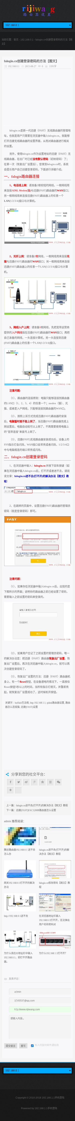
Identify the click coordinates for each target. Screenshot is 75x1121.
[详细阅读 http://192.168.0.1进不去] (20, 903)
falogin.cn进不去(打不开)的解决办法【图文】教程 (42, 805)
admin (8, 821)
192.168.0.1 (26, 39)
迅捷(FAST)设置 (29, 707)
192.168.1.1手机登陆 (46, 1108)
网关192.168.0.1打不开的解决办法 (19, 885)
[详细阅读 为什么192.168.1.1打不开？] (55, 941)
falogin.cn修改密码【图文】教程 (54, 885)
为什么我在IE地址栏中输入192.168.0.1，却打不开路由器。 (18, 957)
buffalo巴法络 (22, 702)
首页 (16, 39)
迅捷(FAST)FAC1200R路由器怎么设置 (36, 810)
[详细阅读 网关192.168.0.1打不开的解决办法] (20, 870)
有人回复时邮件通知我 (47, 1045)
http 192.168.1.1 (38, 702)
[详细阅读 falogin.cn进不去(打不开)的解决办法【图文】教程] (55, 837)
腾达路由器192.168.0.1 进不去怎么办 (19, 851)
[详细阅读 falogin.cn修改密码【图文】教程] (55, 870)
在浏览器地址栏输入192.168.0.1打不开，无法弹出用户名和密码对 (54, 920)
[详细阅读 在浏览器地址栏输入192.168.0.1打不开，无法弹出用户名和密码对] (55, 903)
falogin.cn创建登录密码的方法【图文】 (31, 61)
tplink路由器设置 (55, 702)
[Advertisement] (37, 97)
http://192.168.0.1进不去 (16, 916)
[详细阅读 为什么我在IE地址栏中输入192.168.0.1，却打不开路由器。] (20, 941)
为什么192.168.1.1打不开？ (53, 953)
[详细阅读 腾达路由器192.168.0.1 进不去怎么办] (20, 837)
